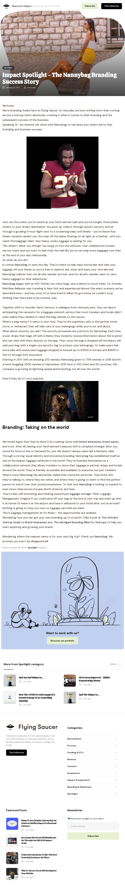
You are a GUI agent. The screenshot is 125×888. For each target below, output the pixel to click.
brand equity (110, 442)
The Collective (111, 6)
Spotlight (8, 68)
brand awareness (90, 442)
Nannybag (21, 265)
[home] (6, 6)
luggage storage (80, 494)
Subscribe (90, 6)
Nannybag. (101, 536)
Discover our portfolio (62, 640)
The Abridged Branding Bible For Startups (80, 522)
